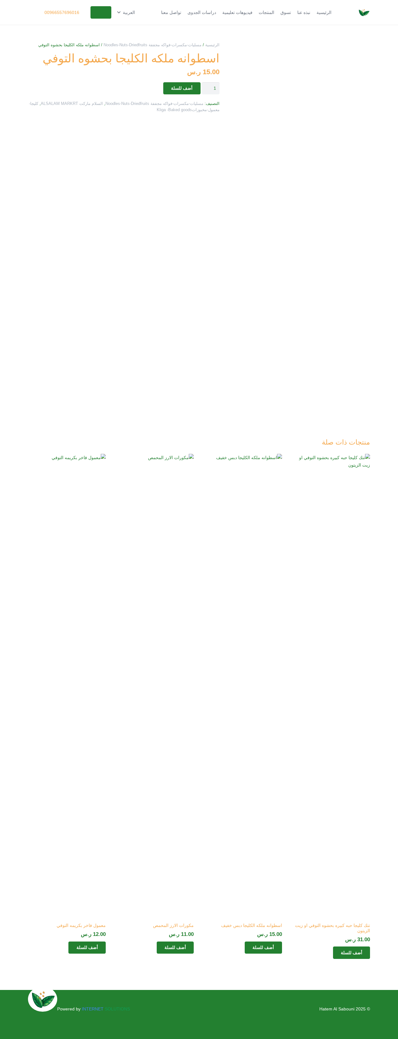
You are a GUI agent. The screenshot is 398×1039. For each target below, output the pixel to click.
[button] (126, 12)
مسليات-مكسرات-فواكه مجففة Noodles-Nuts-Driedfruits (152, 45)
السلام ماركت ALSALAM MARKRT (72, 104)
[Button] (100, 12)
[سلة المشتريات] (36, 12)
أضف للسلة (181, 88)
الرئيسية (212, 45)
